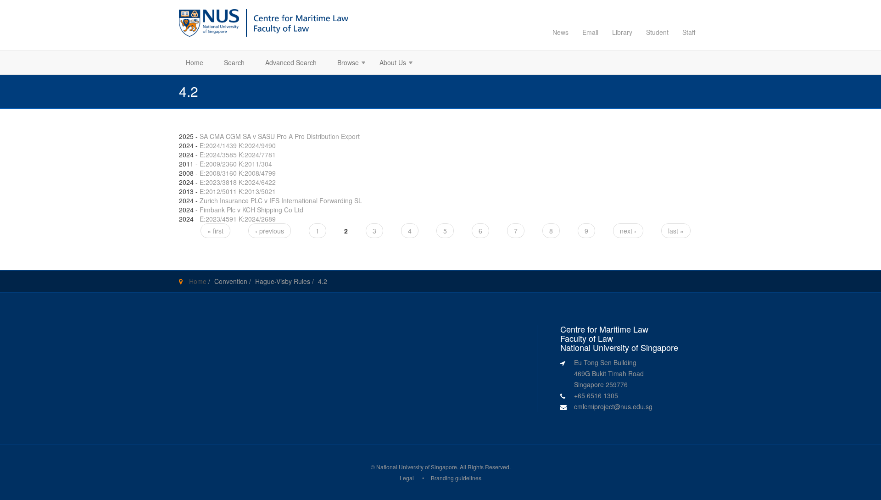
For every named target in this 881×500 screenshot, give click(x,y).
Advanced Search (291, 62)
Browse (344, 63)
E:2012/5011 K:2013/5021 (238, 191)
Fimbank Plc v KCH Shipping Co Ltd (251, 209)
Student (657, 32)
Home (194, 62)
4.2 (322, 281)
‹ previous (269, 230)
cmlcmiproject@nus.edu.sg (613, 406)
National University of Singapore (416, 467)
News (560, 32)
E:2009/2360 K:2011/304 (236, 163)
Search (234, 62)
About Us (389, 63)
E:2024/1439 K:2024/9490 (238, 145)
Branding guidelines (456, 478)
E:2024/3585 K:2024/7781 (238, 154)
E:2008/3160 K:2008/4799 (238, 173)
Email (590, 32)
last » (676, 230)
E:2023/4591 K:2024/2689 (238, 218)
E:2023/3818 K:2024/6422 (238, 182)
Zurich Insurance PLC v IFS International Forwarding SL (281, 200)
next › (628, 230)
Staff (688, 32)
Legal (407, 478)
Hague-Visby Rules (282, 281)
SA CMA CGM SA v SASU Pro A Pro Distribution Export (280, 136)
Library (622, 32)
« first (215, 230)
